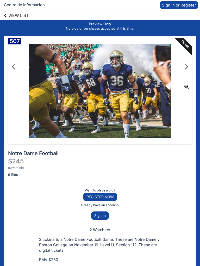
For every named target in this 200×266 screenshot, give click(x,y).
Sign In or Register (179, 5)
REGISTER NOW (100, 197)
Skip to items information (124, 23)
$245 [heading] (16, 161)
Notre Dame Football (33, 153)
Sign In (100, 215)
